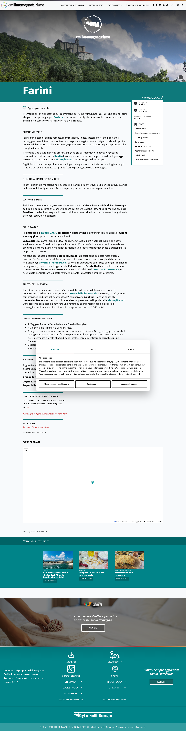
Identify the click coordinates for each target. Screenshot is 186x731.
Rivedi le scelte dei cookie (114, 699)
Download (71, 661)
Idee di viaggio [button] (96, 5)
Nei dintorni (140, 155)
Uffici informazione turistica (146, 159)
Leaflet (118, 522)
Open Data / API (115, 661)
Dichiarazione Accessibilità (71, 699)
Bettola (93, 293)
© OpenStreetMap (156, 522)
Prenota (93, 628)
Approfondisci (50, 580)
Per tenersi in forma (143, 146)
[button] (178, 5)
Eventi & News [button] (115, 5)
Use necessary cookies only (56, 384)
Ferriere (58, 117)
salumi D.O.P (49, 232)
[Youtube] (164, 5)
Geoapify (134, 522)
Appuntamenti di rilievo (144, 151)
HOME (146, 97)
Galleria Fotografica (71, 675)
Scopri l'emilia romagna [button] (72, 5)
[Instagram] (157, 5)
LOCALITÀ (157, 97)
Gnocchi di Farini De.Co (52, 262)
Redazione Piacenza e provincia (36, 427)
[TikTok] (167, 5)
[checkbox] (36, 107)
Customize (91, 384)
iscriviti (161, 682)
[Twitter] (160, 5)
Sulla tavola (139, 142)
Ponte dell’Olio (78, 293)
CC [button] (181, 77)
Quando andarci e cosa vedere (147, 133)
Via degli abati (64, 159)
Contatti (115, 675)
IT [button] (172, 5)
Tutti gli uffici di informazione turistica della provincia (45, 413)
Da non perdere (141, 137)
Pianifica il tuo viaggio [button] (137, 5)
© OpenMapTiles (144, 522)
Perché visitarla (141, 128)
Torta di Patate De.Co (106, 269)
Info (28, 407)
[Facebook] (153, 5)
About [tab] (131, 349)
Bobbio (58, 156)
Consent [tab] (55, 349)
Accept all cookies (129, 384)
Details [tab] (93, 349)
